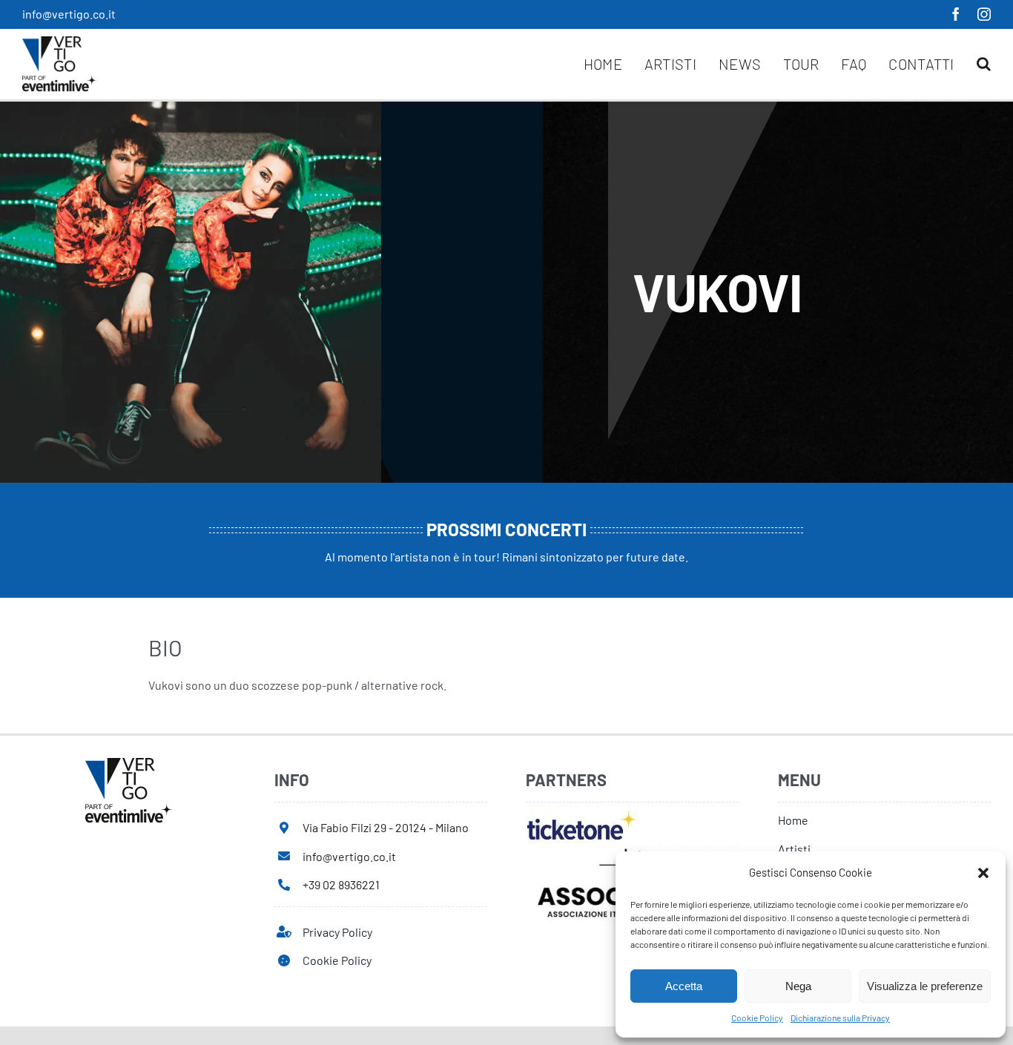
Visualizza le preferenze (925, 986)
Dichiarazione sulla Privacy (840, 1017)
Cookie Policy (757, 1017)
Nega (798, 986)
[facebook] (956, 14)
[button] (983, 873)
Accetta (683, 986)
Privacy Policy (337, 932)
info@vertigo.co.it (69, 14)
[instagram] (984, 14)
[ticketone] (582, 815)
